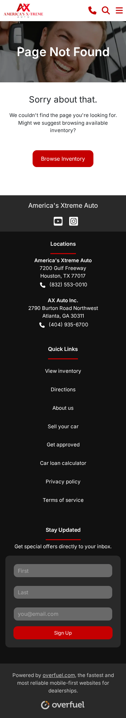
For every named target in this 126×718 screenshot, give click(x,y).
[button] (92, 10)
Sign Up (63, 633)
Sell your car (63, 426)
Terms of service (63, 500)
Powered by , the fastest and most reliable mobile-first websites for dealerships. (63, 683)
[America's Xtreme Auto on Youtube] (55, 220)
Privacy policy (63, 481)
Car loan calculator (63, 463)
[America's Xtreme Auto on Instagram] (71, 220)
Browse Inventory (63, 158)
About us (63, 408)
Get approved (63, 444)
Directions (63, 389)
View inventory (63, 371)
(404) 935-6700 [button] (68, 324)
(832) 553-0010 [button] (68, 284)
